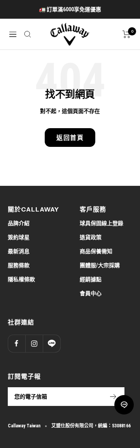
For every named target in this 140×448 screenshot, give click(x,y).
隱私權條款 (21, 279)
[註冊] (113, 396)
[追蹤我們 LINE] (51, 343)
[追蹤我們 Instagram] (34, 343)
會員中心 (91, 293)
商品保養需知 (96, 251)
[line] (124, 404)
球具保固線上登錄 (101, 223)
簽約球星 (19, 237)
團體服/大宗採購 (100, 265)
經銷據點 (91, 279)
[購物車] (126, 34)
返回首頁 (70, 137)
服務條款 (19, 265)
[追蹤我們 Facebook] (16, 343)
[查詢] (27, 34)
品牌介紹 (19, 223)
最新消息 (19, 251)
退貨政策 (91, 237)
